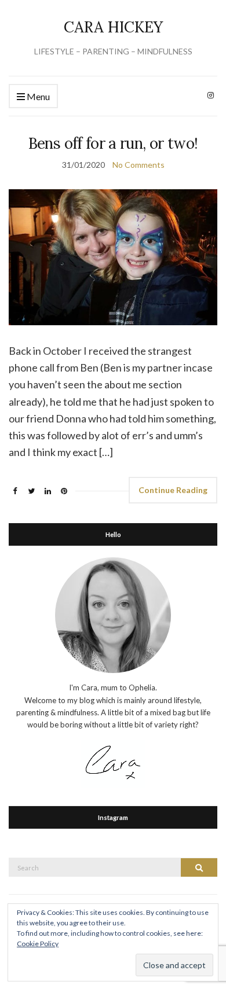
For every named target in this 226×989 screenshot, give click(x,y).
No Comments (138, 165)
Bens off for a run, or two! (113, 143)
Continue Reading (172, 490)
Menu (37, 96)
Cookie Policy (38, 943)
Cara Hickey (113, 26)
